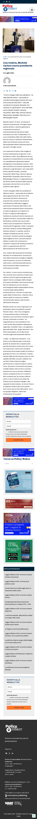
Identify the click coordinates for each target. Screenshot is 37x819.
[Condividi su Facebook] (7, 91)
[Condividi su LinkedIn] (10, 91)
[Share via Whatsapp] (12, 91)
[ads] (18, 21)
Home (5, 57)
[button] (32, 10)
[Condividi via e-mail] (15, 91)
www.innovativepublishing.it (13, 784)
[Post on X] (4, 91)
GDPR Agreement (11, 429)
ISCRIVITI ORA (18, 440)
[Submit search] (32, 464)
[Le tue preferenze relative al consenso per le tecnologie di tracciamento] (34, 816)
